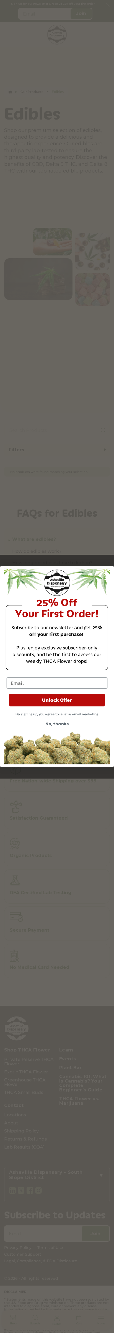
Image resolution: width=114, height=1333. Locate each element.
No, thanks (57, 724)
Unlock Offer (57, 700)
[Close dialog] (105, 574)
